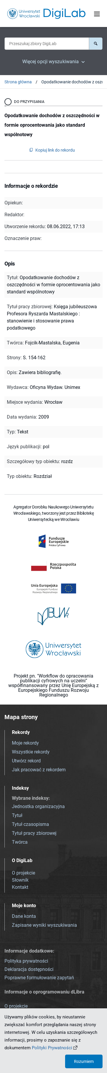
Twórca (20, 842)
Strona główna (18, 82)
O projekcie (23, 873)
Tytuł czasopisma (30, 824)
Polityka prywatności (26, 961)
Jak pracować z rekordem (39, 769)
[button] (96, 43)
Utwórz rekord (26, 761)
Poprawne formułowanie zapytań (39, 977)
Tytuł (17, 815)
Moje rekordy (25, 743)
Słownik (20, 880)
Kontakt (20, 887)
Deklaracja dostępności (29, 969)
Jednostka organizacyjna (38, 806)
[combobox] (46, 43)
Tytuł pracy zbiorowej (34, 833)
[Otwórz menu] (97, 14)
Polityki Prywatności (52, 1047)
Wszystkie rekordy (31, 752)
